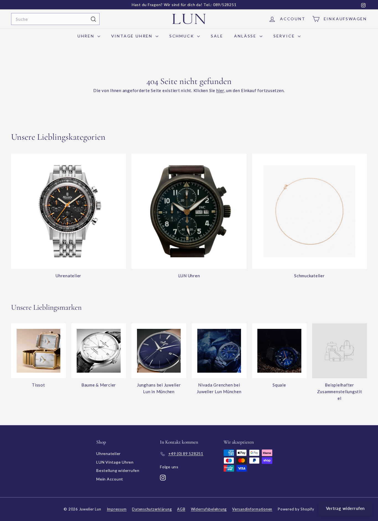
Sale (217, 36)
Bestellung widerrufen (117, 470)
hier (220, 90)
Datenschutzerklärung (152, 509)
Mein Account (109, 479)
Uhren (86, 36)
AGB (181, 509)
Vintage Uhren (132, 36)
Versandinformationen (252, 509)
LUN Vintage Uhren (115, 462)
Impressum (117, 509)
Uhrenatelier (108, 453)
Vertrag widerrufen (345, 508)
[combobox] (55, 19)
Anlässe (246, 36)
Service (284, 36)
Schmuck (182, 36)
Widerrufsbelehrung (209, 509)
